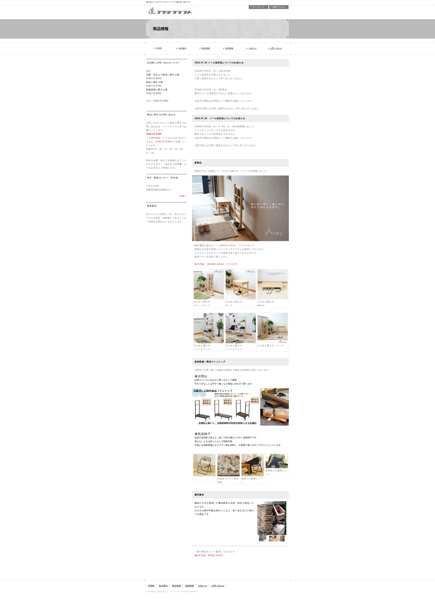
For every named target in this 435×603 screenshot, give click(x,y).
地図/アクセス (278, 7)
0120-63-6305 (153, 134)
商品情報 (206, 48)
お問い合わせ (276, 48)
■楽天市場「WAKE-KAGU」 (210, 555)
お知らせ (253, 48)
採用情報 (229, 48)
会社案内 (182, 48)
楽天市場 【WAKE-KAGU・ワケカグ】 (216, 264)
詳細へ (183, 196)
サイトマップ (258, 7)
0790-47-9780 (163, 141)
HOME (159, 48)
